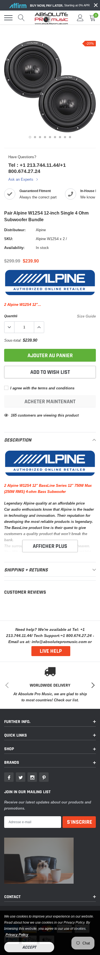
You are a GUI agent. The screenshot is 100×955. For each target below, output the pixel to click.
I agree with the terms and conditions (41, 388)
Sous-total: (13, 340)
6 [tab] (55, 137)
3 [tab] (40, 137)
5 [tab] (50, 137)
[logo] (51, 18)
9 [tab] (70, 137)
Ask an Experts (21, 179)
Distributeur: (15, 230)
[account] (80, 18)
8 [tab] (65, 137)
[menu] (8, 18)
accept (29, 947)
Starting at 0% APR (60, 5)
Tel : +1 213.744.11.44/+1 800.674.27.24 (37, 168)
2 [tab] (35, 137)
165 (14, 415)
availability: (14, 247)
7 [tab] (60, 137)
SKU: (8, 238)
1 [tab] (30, 137)
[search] (21, 18)
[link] (9, 777)
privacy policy (17, 935)
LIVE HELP (51, 651)
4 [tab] (45, 137)
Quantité (11, 316)
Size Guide (86, 316)
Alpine (41, 230)
